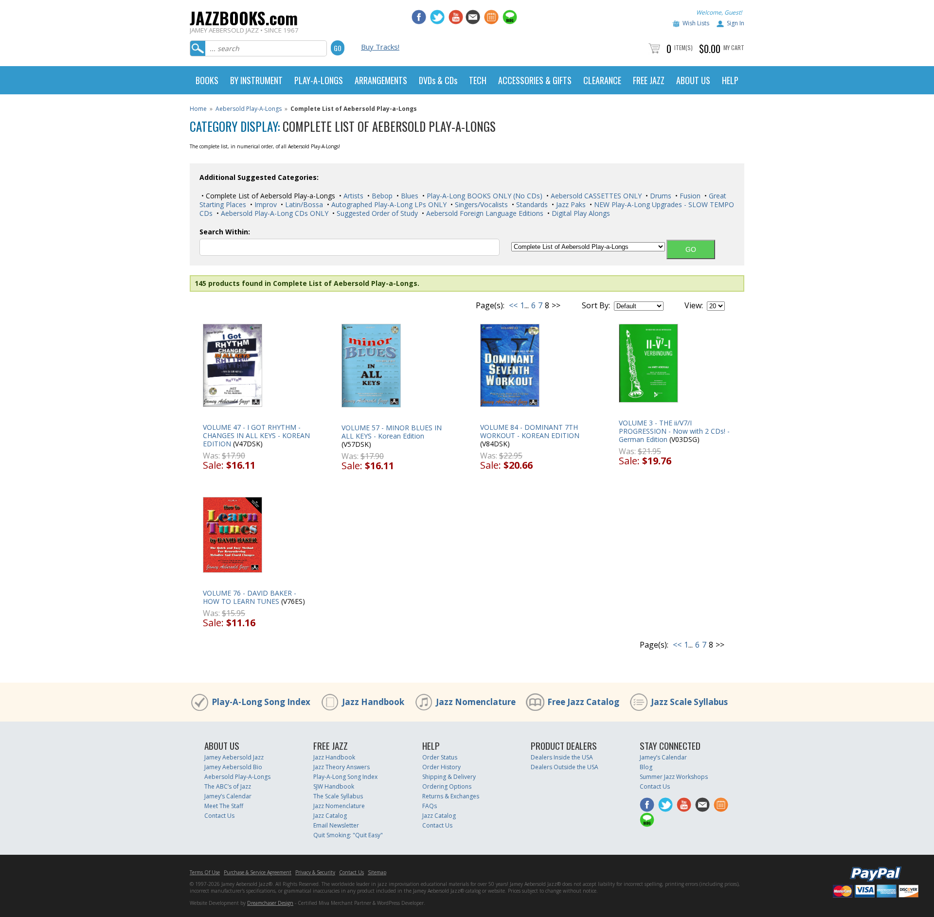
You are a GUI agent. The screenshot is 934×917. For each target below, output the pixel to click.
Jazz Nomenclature (476, 701)
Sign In (735, 23)
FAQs (429, 806)
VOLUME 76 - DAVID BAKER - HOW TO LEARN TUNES (249, 597)
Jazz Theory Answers (341, 767)
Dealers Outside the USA (564, 767)
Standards (531, 204)
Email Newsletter (336, 825)
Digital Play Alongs (580, 213)
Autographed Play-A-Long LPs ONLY (388, 204)
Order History (441, 767)
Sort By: (596, 305)
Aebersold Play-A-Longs (249, 109)
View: (693, 305)
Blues (408, 195)
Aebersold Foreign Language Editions (483, 213)
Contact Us (219, 815)
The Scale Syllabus (338, 796)
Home (198, 109)
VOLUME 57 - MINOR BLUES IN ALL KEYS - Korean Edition (391, 432)
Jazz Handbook (373, 701)
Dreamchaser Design (270, 902)
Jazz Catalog (330, 815)
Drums (659, 195)
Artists (352, 195)
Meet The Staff (223, 806)
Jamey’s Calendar (227, 796)
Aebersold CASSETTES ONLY (595, 195)
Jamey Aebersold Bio (233, 767)
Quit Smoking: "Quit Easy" (348, 835)
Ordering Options (446, 786)
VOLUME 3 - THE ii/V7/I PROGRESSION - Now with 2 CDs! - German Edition (674, 431)
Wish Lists (696, 23)
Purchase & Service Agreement (257, 872)
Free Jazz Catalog (583, 701)
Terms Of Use (205, 872)
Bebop (381, 195)
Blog (646, 767)
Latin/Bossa (303, 204)
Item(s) (683, 47)
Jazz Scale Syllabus (689, 701)
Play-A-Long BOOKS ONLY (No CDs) (483, 195)
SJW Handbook (333, 786)
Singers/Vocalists (480, 204)
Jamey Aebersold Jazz (234, 757)
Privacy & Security (315, 872)
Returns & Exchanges (450, 796)
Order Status (439, 757)
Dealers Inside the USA (562, 757)
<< (513, 305)
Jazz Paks (570, 204)
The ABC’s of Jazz (227, 786)
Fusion (689, 195)
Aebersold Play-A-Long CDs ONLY (273, 213)
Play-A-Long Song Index (261, 701)
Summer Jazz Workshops (674, 777)
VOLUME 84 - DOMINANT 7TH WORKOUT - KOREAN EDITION (529, 431)
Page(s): (490, 305)
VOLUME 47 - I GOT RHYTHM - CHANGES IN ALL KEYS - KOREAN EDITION (256, 435)
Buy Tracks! (380, 47)
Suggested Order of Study (376, 213)
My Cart (733, 47)
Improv (264, 204)
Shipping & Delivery (449, 777)
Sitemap (377, 872)
